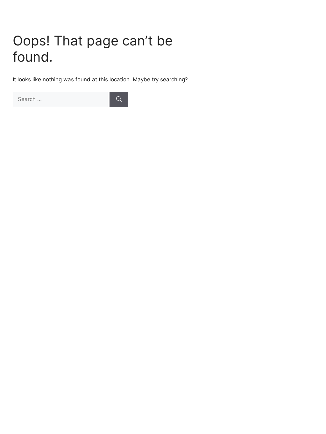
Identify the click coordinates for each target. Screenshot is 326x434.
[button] (319, 7)
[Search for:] (61, 99)
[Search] (119, 99)
